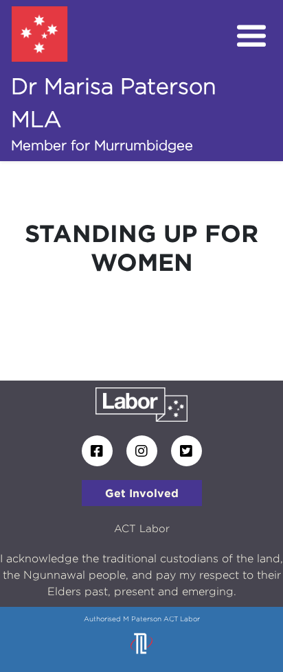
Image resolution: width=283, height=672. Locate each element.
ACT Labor (142, 528)
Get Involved (142, 493)
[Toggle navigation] (251, 36)
